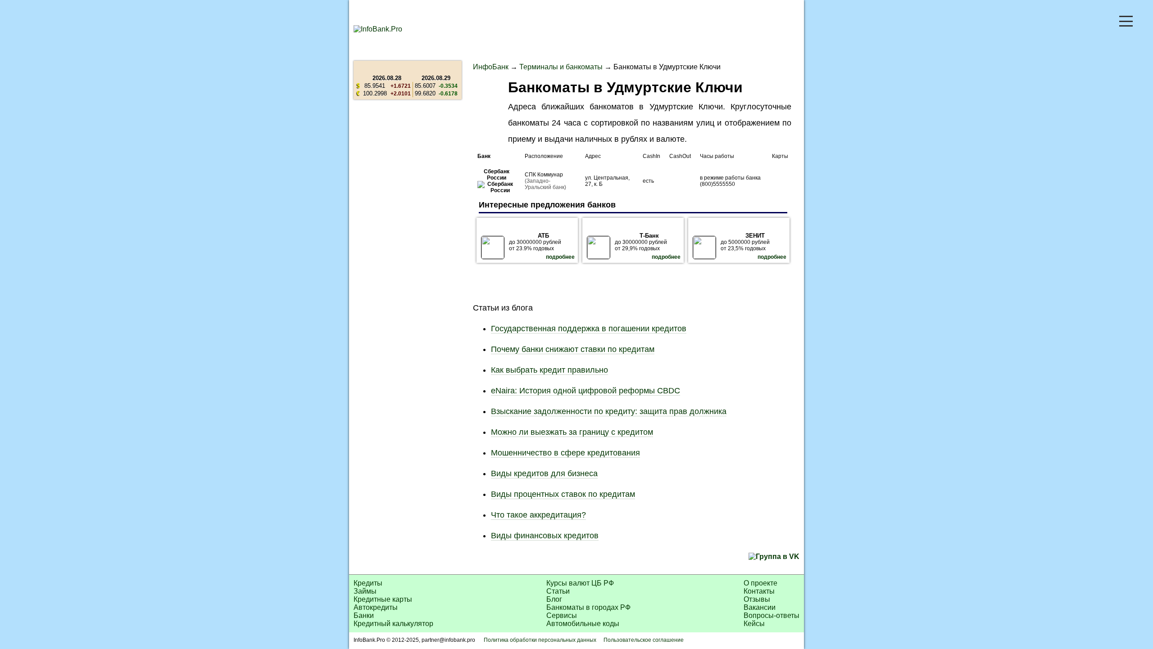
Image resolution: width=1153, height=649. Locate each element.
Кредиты (368, 583)
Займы (365, 591)
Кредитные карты (383, 599)
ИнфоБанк (490, 67)
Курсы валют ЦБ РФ (580, 583)
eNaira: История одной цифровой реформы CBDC (585, 390)
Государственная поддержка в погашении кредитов (588, 328)
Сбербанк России (496, 174)
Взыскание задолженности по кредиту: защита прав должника (608, 411)
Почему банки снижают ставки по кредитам (572, 349)
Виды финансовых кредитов (545, 535)
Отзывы (757, 599)
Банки (364, 615)
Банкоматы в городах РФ (588, 607)
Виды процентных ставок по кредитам (563, 494)
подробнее (560, 257)
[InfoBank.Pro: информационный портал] (378, 29)
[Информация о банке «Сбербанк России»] (496, 190)
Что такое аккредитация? (538, 514)
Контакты (759, 591)
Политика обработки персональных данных (540, 640)
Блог (554, 599)
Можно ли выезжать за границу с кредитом (572, 432)
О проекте (760, 583)
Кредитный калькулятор (393, 623)
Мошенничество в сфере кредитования (565, 452)
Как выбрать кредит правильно (549, 369)
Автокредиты (376, 607)
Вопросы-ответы (771, 615)
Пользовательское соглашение (644, 640)
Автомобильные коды (582, 623)
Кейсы (754, 623)
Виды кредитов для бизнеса (544, 473)
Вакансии (760, 607)
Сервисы (561, 615)
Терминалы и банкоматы (561, 67)
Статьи (558, 591)
